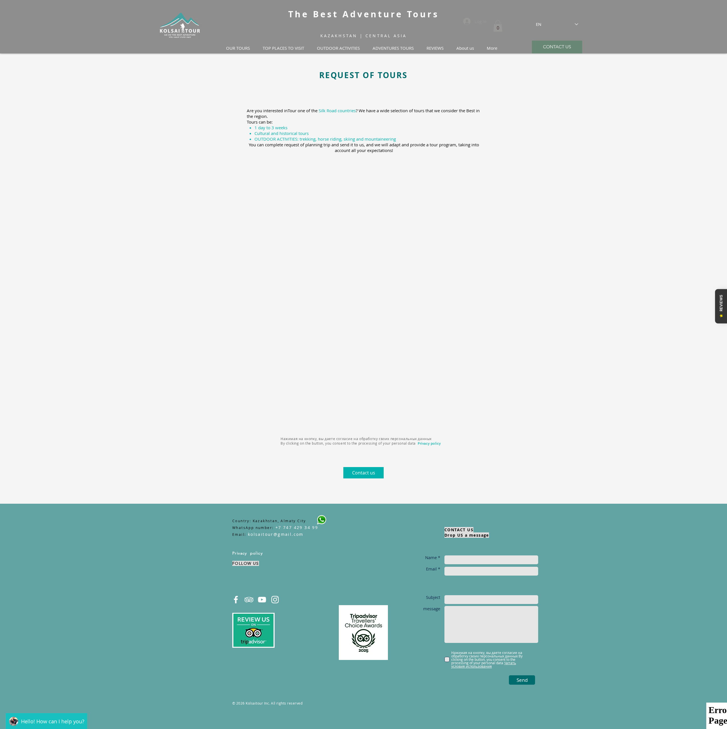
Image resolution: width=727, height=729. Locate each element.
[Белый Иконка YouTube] (262, 600)
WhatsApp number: (252, 527)
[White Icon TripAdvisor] (249, 600)
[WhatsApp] (322, 520)
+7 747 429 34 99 (296, 527)
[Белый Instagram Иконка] (275, 600)
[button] (498, 26)
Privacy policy (429, 443)
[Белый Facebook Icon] (236, 600)
